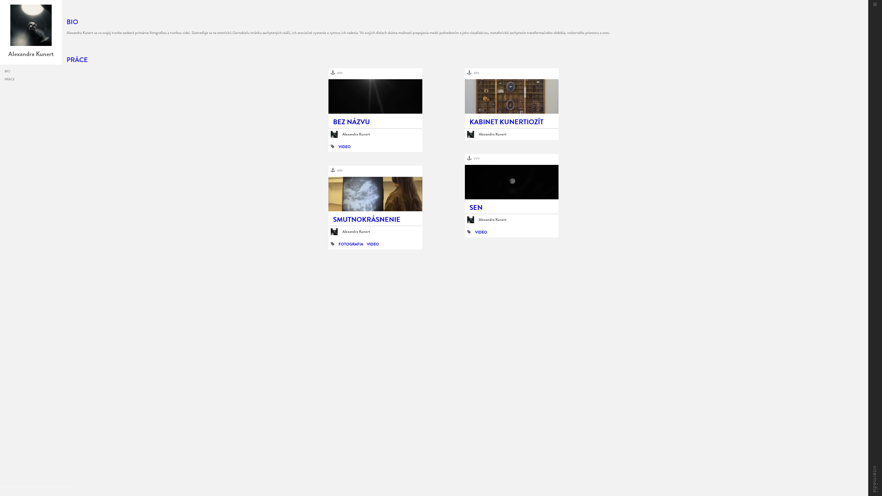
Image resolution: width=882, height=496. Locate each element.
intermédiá (875, 479)
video (345, 147)
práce (10, 79)
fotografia (351, 244)
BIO (7, 71)
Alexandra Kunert (356, 134)
